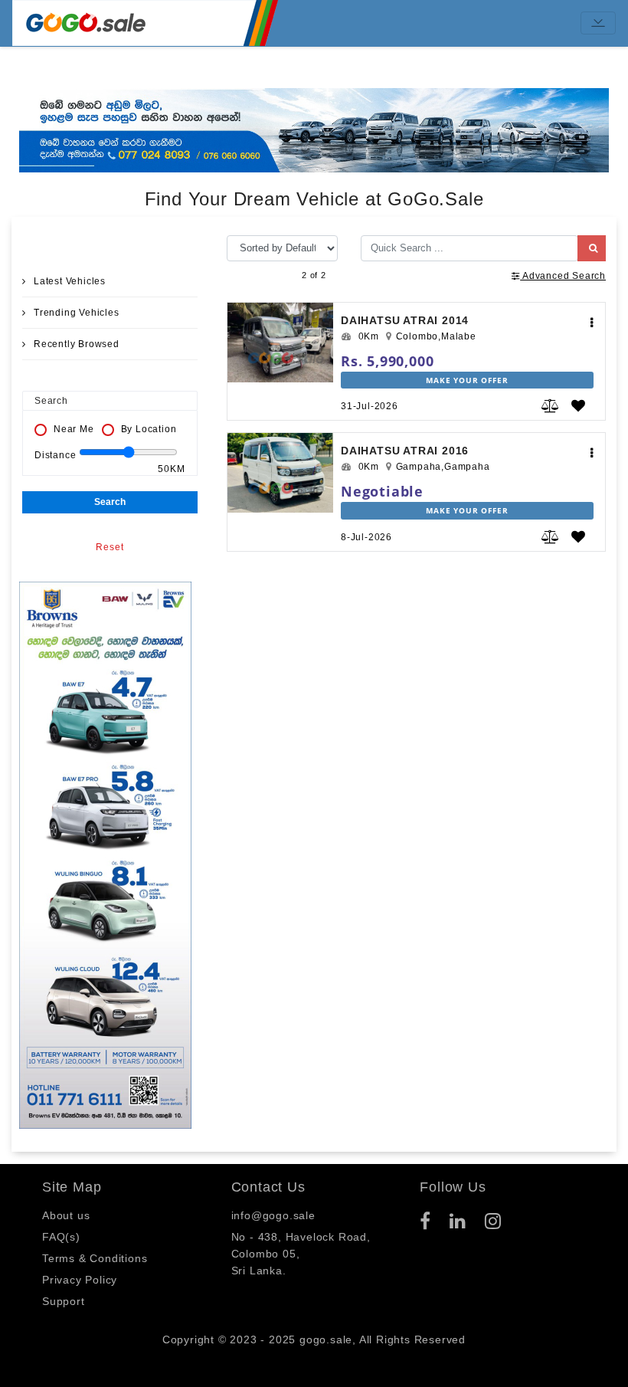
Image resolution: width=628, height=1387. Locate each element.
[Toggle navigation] (598, 22)
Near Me (74, 429)
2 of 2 (314, 275)
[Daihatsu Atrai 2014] (280, 349)
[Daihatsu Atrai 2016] (280, 479)
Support (63, 1301)
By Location (149, 429)
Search (110, 502)
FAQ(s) (61, 1237)
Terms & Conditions (94, 1258)
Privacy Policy (79, 1280)
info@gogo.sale (273, 1215)
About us (66, 1215)
